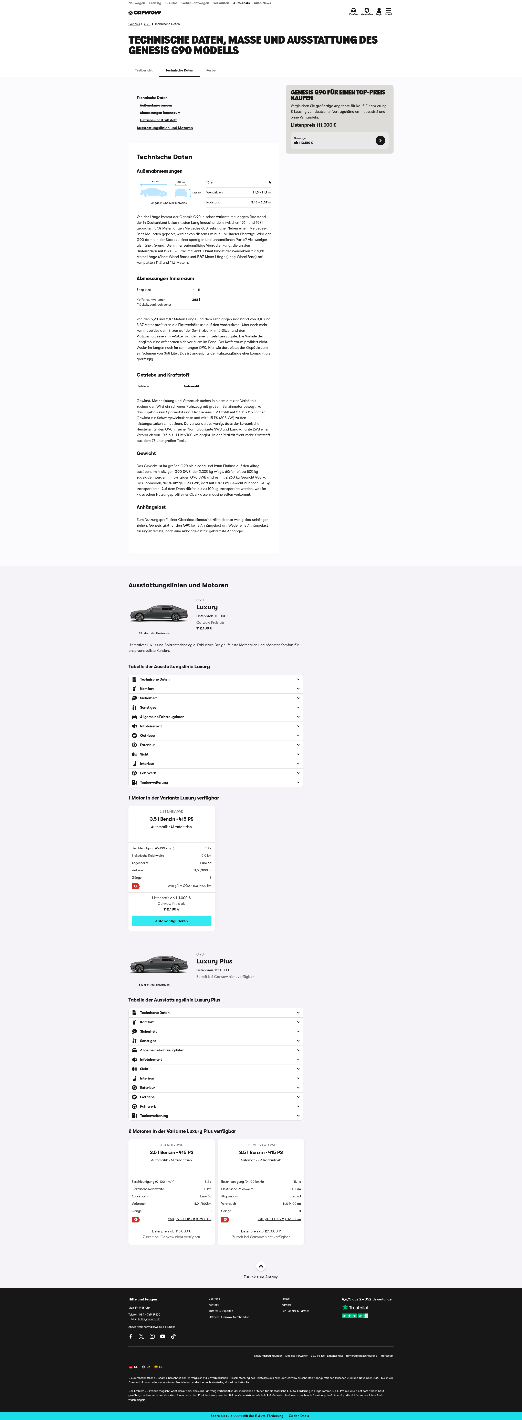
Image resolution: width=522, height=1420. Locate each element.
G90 (147, 24)
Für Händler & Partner (295, 1310)
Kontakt (214, 1304)
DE (136, 1366)
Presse (286, 1298)
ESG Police (318, 1355)
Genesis (134, 24)
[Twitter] (142, 1337)
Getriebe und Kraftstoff (158, 120)
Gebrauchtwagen (195, 3)
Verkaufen (221, 3)
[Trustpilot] (368, 1311)
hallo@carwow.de (149, 1319)
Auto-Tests (241, 3)
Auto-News (262, 3)
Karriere (286, 1304)
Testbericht (144, 70)
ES (161, 1366)
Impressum (387, 1355)
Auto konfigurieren (171, 921)
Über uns (214, 1298)
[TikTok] (173, 1337)
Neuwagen (136, 3)
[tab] (143, 70)
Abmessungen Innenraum (160, 113)
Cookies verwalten (296, 1355)
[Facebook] (131, 1337)
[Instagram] (152, 1337)
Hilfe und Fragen (142, 1299)
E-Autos (171, 3)
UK (148, 1366)
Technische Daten (179, 70)
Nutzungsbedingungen (268, 1355)
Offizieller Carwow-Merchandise (229, 1317)
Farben (212, 70)
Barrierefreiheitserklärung (361, 1355)
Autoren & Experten (221, 1310)
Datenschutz (335, 1355)
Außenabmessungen (156, 105)
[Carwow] (144, 12)
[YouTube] (163, 1337)
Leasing (155, 3)
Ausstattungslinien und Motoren (165, 128)
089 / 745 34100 (149, 1314)
